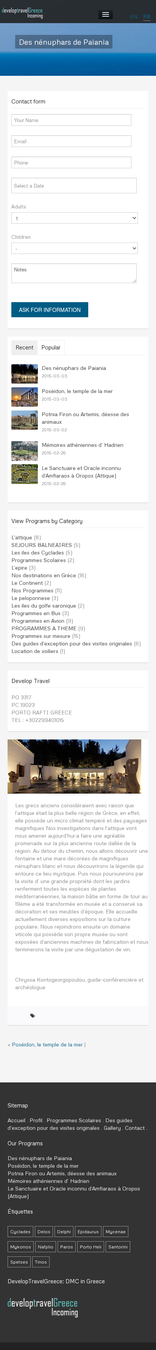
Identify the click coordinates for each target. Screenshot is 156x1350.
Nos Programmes (32, 590)
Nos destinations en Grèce (43, 575)
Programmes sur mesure (40, 636)
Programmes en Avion (37, 620)
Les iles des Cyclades (37, 552)
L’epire (19, 567)
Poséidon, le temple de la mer (77, 391)
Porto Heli (90, 1247)
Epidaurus (88, 1231)
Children (21, 237)
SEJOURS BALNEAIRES (41, 545)
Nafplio (45, 1247)
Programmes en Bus (36, 613)
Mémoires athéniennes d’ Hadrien (82, 445)
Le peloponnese (30, 598)
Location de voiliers (34, 651)
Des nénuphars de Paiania (74, 368)
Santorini (118, 1247)
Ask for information (50, 309)
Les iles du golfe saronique (43, 605)
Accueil (16, 1120)
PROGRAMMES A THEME (43, 628)
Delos (43, 1231)
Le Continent (27, 582)
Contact (135, 1127)
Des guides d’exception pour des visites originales (71, 643)
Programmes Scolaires (38, 560)
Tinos (41, 1262)
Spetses (19, 1262)
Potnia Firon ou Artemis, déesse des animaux (62, 1173)
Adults (18, 207)
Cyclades (20, 1231)
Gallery (112, 1127)
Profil (36, 1120)
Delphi (64, 1231)
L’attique (21, 537)
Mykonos (20, 1247)
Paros (66, 1247)
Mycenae (116, 1231)
